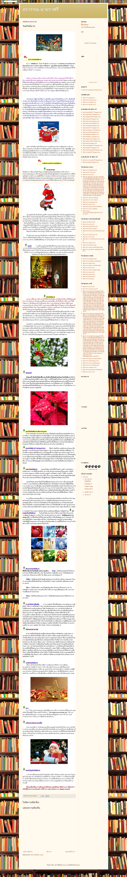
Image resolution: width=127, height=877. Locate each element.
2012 (84, 477)
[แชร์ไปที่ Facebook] (47, 796)
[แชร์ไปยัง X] (45, 796)
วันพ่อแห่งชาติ (88, 489)
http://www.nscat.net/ (88, 279)
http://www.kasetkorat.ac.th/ (90, 226)
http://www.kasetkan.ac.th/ (90, 170)
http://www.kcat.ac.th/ (88, 286)
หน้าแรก (48, 851)
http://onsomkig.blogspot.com (91, 162)
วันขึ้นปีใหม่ (87, 481)
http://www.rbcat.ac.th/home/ (90, 197)
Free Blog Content (93, 82)
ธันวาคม (87, 479)
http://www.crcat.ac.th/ (89, 274)
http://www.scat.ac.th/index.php (91, 363)
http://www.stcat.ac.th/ (89, 272)
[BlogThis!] (43, 796)
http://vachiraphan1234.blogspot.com (92, 145)
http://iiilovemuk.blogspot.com (91, 121)
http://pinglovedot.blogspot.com (91, 139)
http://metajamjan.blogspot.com (91, 125)
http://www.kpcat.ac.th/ (89, 276)
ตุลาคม (87, 494)
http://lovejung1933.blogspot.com (92, 130)
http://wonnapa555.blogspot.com (91, 152)
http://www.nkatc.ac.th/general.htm (92, 358)
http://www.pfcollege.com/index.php (92, 369)
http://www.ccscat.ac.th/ (89, 172)
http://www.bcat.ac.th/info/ (90, 228)
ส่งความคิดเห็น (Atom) (37, 855)
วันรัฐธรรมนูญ (88, 486)
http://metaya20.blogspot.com (90, 119)
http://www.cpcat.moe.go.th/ (90, 289)
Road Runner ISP (92, 469)
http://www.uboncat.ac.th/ (89, 245)
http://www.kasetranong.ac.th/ (91, 361)
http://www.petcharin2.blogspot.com (92, 90)
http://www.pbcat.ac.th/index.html (92, 265)
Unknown (85, 25)
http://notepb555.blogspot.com (91, 147)
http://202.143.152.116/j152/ (90, 200)
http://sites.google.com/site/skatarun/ (92, 206)
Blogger (78, 865)
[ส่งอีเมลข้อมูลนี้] (41, 796)
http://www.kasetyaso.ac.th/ (90, 234)
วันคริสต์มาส (88, 484)
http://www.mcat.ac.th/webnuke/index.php (93, 231)
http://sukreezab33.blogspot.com (91, 114)
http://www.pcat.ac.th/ (88, 267)
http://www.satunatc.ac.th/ (90, 367)
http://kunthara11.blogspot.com (91, 136)
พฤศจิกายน (88, 492)
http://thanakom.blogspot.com (91, 134)
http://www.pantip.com (89, 98)
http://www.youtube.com (89, 102)
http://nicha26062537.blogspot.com (92, 112)
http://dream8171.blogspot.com (91, 128)
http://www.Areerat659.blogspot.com (92, 160)
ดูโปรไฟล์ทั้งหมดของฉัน (88, 27)
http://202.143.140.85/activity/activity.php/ (93, 239)
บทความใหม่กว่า (27, 851)
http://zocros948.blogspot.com (91, 132)
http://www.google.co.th (89, 104)
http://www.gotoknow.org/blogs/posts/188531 (93, 250)
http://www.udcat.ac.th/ (89, 243)
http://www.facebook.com (89, 100)
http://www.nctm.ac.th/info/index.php (93, 247)
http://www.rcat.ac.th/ (88, 237)
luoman (65, 865)
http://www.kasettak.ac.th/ (90, 259)
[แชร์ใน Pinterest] (48, 796)
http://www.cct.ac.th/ (88, 174)
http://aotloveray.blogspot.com (91, 123)
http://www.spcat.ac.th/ (89, 204)
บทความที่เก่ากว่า (70, 851)
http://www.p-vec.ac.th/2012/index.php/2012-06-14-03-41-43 (93, 212)
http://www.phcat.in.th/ (89, 263)
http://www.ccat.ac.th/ (88, 224)
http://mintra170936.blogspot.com (92, 141)
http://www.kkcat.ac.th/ (89, 222)
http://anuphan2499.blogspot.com (91, 117)
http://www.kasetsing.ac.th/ (90, 202)
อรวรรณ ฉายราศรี (41, 9)
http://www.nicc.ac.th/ (88, 372)
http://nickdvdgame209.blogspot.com (92, 150)
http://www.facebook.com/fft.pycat (92, 261)
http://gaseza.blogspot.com (90, 143)
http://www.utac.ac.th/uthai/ (90, 209)
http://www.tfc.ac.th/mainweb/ (91, 365)
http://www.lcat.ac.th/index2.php (91, 270)
